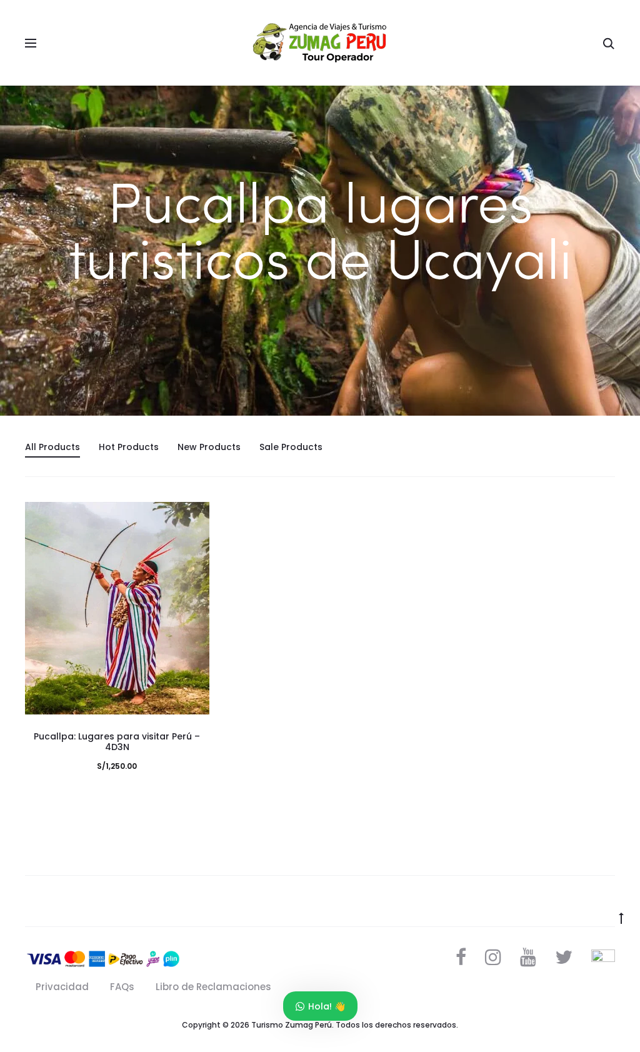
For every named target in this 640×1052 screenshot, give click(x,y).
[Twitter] (563, 957)
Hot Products (129, 447)
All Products (52, 447)
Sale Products (290, 447)
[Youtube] (528, 957)
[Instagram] (493, 957)
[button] (193, 542)
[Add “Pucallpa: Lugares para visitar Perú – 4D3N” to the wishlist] (193, 517)
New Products (209, 447)
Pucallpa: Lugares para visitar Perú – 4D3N (117, 741)
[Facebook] (461, 957)
